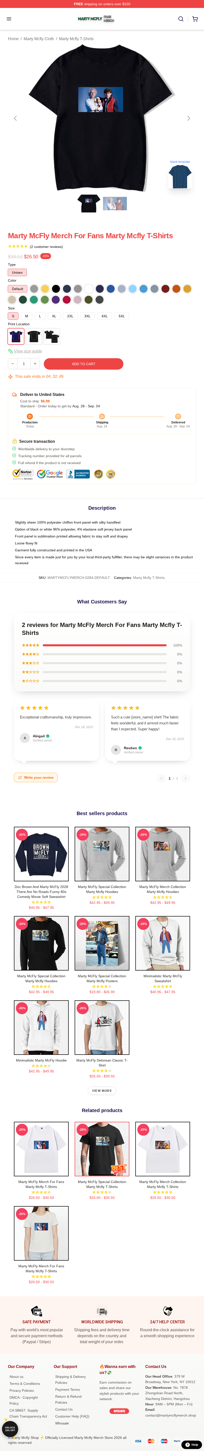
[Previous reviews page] (161, 778)
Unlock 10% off (10, 1429)
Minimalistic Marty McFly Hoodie (41, 1060)
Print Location (19, 324)
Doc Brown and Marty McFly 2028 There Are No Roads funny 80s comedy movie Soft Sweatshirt (41, 892)
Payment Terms (67, 1390)
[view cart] (195, 19)
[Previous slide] (15, 118)
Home (13, 39)
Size (11, 308)
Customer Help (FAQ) (72, 1416)
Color (12, 280)
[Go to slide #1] (89, 203)
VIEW (41, 876)
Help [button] (195, 1445)
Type (12, 265)
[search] (181, 19)
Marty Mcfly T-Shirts (76, 39)
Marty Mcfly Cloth (39, 39)
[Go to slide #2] (115, 203)
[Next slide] (188, 118)
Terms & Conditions (24, 1384)
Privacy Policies (21, 1390)
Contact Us (64, 1409)
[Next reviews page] (185, 778)
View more (102, 1091)
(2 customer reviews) (46, 247)
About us (16, 1377)
